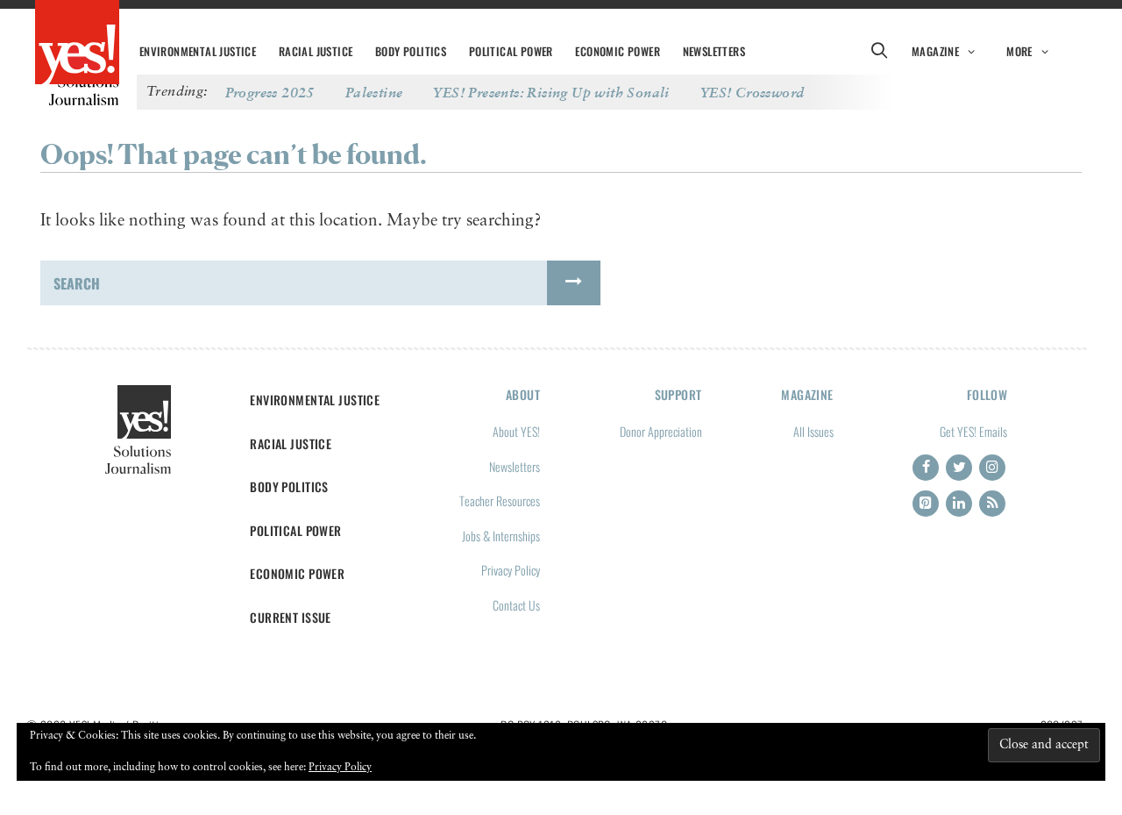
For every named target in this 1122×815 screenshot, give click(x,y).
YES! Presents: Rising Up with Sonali (551, 92)
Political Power (511, 51)
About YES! (516, 431)
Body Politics (410, 51)
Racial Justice (316, 51)
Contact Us (516, 605)
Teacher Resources (499, 500)
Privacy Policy (510, 570)
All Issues (813, 431)
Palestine (374, 92)
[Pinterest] (926, 503)
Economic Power (617, 51)
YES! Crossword (752, 92)
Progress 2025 (270, 92)
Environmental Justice (197, 51)
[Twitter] (959, 467)
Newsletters (714, 51)
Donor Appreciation (661, 431)
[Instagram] (992, 467)
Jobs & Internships (501, 535)
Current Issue (290, 617)
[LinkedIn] (959, 503)
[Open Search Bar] (878, 52)
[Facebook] (926, 467)
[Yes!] (77, 44)
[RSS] (992, 503)
